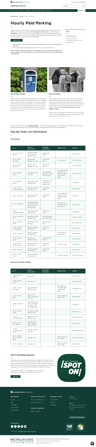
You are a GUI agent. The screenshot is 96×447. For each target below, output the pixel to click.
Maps (12, 402)
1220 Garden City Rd (77, 337)
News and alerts (14, 410)
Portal (84, 2)
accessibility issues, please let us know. (27, 431)
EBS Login (52, 402)
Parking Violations (40, 10)
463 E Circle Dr (76, 249)
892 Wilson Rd (76, 344)
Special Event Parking (71, 38)
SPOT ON (15, 376)
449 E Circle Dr (76, 323)
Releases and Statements (77, 417)
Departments (49, 10)
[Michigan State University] (20, 2)
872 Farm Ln (75, 195)
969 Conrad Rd (76, 238)
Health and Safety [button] (38, 396)
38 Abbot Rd (75, 244)
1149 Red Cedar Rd (77, 317)
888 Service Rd (76, 311)
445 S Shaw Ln (76, 188)
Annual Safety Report (36, 402)
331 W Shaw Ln (76, 228)
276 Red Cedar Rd (77, 217)
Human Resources (54, 399)
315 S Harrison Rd (76, 281)
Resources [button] (15, 396)
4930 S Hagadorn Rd (77, 330)
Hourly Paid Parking (71, 36)
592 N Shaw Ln (76, 204)
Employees (27, 10)
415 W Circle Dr (76, 154)
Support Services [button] (37, 408)
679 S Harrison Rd (77, 222)
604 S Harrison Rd (77, 165)
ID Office (13, 399)
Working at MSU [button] (56, 396)
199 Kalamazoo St (77, 288)
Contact (73, 2)
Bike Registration (70, 42)
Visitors (33, 10)
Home (12, 10)
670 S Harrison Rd (77, 173)
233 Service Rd (76, 296)
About (16, 10)
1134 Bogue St (76, 211)
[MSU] (22, 393)
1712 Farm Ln (75, 304)
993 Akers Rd (76, 276)
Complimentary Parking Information (74, 40)
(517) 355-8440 (73, 398)
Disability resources (35, 411)
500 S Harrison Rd (77, 160)
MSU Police (81, 10)
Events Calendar (14, 407)
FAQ (77, 2)
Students (21, 10)
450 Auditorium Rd (77, 255)
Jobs (80, 2)
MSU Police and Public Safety (38, 399)
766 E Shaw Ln (76, 182)
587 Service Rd (76, 233)
